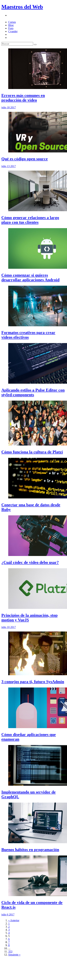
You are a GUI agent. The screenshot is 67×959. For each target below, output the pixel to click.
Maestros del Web (22, 7)
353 (10, 951)
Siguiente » (14, 954)
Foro (10, 28)
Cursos (12, 22)
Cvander (13, 31)
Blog (11, 25)
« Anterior (13, 920)
